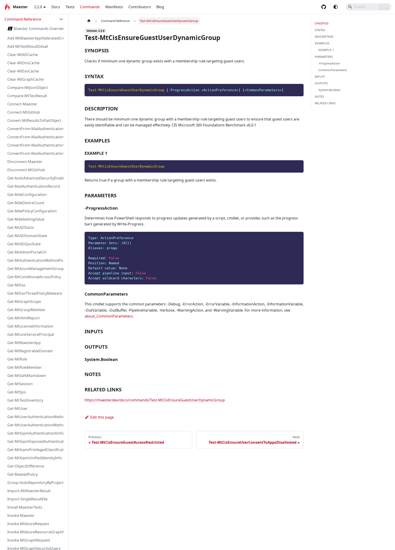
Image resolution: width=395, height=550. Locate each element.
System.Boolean (329, 90)
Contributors (139, 6)
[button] (34, 19)
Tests (70, 6)
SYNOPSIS (321, 23)
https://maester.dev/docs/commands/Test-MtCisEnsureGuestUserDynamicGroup (155, 400)
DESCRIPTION (324, 37)
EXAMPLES (322, 43)
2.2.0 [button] (38, 6)
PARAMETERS (324, 57)
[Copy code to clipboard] (298, 89)
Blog (160, 6)
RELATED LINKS (325, 103)
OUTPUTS (321, 83)
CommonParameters (332, 70)
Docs (55, 6)
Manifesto (114, 6)
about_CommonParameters (109, 316)
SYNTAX (320, 30)
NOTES (319, 96)
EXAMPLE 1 (326, 50)
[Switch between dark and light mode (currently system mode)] (335, 7)
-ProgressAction (329, 63)
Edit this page (102, 417)
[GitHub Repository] (323, 7)
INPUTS (320, 77)
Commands (90, 6)
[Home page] (89, 20)
